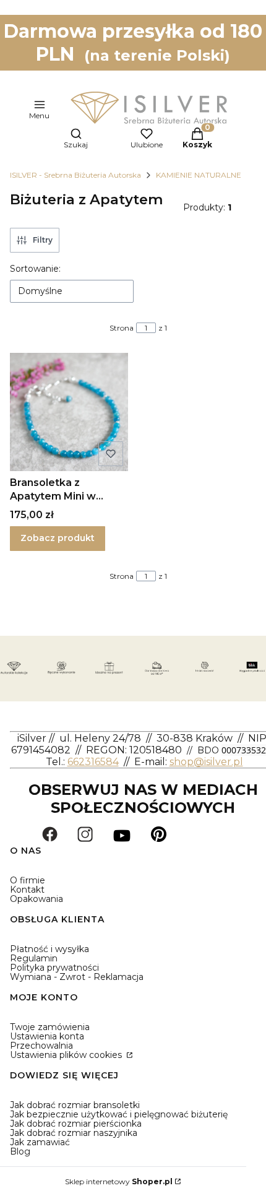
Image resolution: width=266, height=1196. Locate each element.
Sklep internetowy (119, 1181)
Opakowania (36, 898)
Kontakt (27, 889)
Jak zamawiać (40, 1142)
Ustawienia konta (47, 1036)
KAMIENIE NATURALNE (198, 175)
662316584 (93, 762)
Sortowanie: (35, 268)
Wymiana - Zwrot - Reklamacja (77, 976)
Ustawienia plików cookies (67, 1054)
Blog (20, 1151)
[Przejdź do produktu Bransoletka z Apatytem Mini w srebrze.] (69, 412)
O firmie (27, 880)
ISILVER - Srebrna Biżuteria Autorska (75, 175)
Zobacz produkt (57, 538)
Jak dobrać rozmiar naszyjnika (73, 1132)
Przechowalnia (41, 1045)
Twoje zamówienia (50, 1027)
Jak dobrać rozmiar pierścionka (76, 1123)
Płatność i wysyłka (49, 949)
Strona (121, 327)
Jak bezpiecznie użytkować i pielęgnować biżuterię (119, 1114)
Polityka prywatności (54, 967)
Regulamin (34, 958)
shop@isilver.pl (206, 762)
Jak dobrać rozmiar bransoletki (75, 1105)
